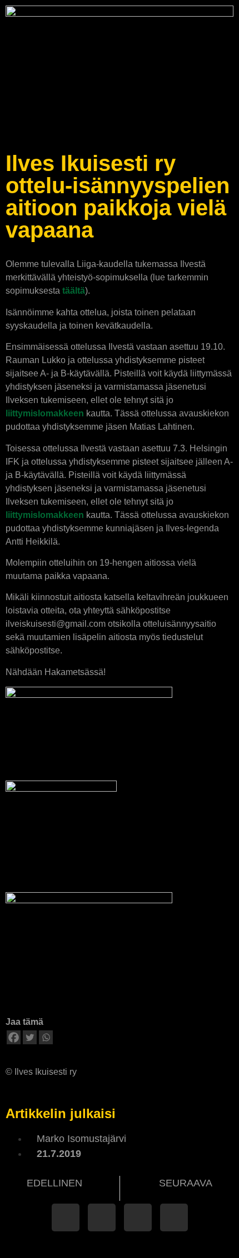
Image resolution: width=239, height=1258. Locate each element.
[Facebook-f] (65, 1217)
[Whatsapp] (46, 1037)
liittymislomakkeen (45, 413)
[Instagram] (138, 1217)
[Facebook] (14, 1037)
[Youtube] (174, 1217)
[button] (226, 121)
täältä (73, 290)
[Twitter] (30, 1037)
